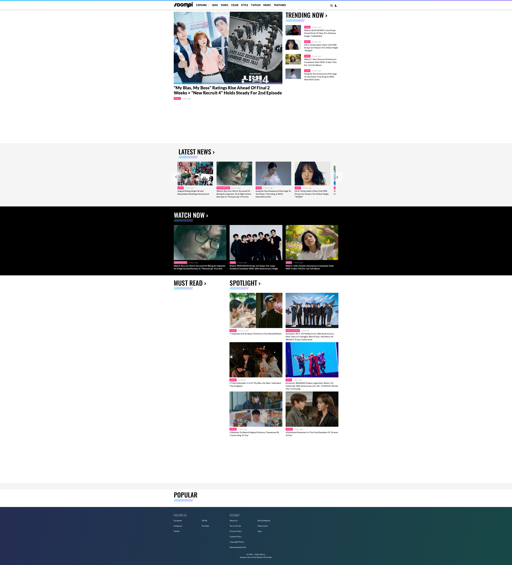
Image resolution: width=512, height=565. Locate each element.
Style (244, 5)
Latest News (195, 151)
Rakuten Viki (262, 557)
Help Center (263, 526)
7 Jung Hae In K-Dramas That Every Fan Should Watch (255, 333)
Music (267, 5)
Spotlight (243, 283)
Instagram (178, 526)
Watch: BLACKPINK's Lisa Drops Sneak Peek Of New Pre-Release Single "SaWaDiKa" (320, 33)
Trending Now (305, 15)
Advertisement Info (238, 547)
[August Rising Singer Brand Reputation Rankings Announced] (195, 173)
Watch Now (189, 215)
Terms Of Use (235, 526)
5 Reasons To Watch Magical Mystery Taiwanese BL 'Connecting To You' (254, 433)
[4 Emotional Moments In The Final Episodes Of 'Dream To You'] (312, 409)
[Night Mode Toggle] (336, 6)
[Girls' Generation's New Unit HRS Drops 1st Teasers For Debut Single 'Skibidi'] (293, 45)
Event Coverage (293, 330)
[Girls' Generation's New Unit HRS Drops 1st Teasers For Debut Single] (312, 173)
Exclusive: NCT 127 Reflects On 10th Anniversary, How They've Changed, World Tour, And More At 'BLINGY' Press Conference (310, 336)
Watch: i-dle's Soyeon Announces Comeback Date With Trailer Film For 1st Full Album (320, 62)
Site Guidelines (264, 520)
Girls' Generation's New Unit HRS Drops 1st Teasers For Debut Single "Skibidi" (321, 47)
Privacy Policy (236, 531)
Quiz (215, 5)
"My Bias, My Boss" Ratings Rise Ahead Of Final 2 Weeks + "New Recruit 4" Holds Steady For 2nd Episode (228, 90)
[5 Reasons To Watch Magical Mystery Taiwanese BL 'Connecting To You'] (255, 409)
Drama (177, 98)
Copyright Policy (237, 542)
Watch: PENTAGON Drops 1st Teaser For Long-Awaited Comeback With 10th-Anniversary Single (254, 267)
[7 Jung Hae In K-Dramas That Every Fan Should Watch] (255, 310)
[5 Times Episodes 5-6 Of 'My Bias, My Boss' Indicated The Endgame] (255, 359)
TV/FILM (256, 5)
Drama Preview (223, 188)
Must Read (188, 283)
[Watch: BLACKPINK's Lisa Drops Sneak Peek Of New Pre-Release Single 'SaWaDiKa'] (293, 30)
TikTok (204, 520)
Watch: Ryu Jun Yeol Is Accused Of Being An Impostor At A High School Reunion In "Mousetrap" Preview (234, 194)
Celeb (234, 5)
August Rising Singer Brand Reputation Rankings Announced (193, 192)
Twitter (177, 531)
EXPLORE (201, 5)
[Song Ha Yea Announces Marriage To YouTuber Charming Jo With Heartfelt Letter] (293, 74)
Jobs (259, 531)
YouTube (205, 526)
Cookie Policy (235, 536)
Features (280, 5)
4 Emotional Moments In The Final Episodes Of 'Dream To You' (312, 433)
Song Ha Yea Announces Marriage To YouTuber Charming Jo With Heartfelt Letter (320, 76)
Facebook (178, 520)
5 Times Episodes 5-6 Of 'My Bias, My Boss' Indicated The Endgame (255, 384)
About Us (234, 520)
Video (224, 5)
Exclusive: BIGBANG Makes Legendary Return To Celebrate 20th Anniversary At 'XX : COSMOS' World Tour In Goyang (312, 386)
